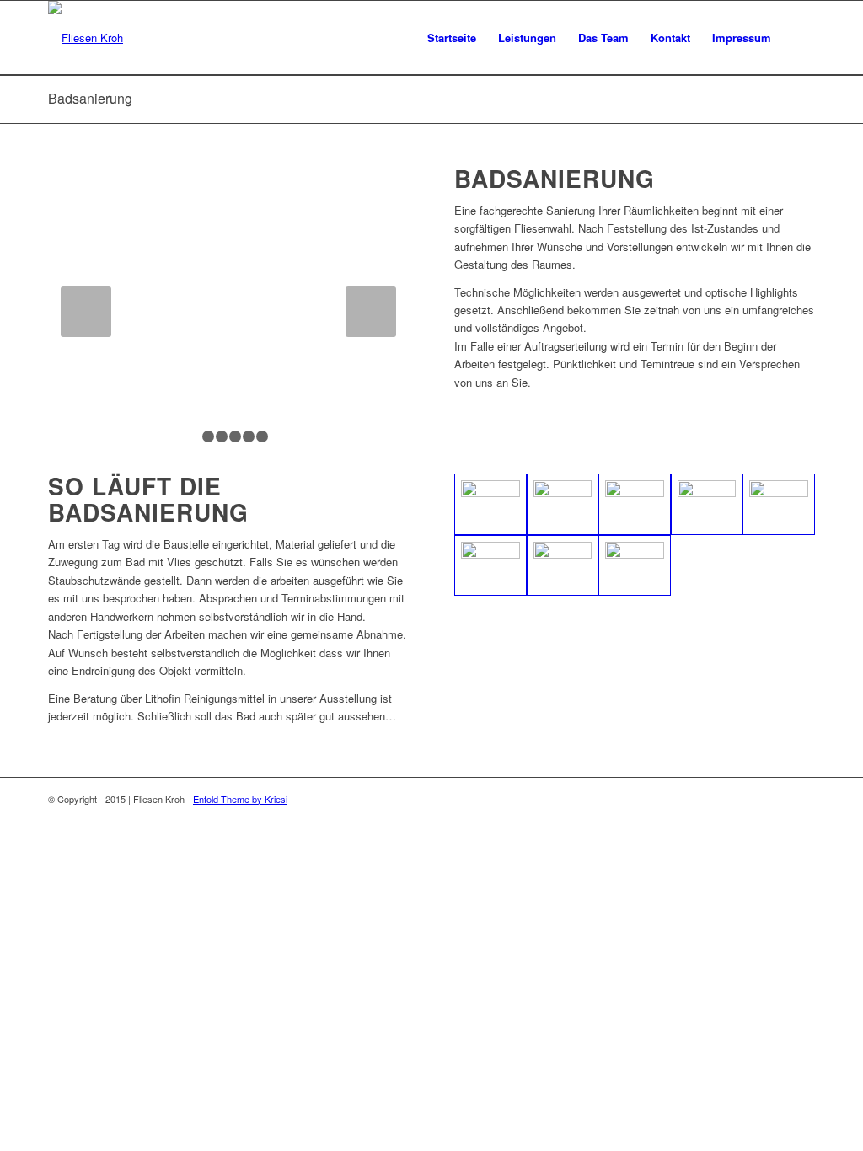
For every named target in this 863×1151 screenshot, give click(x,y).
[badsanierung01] (490, 565)
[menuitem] (451, 38)
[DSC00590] (563, 504)
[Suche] (798, 38)
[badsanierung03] (634, 565)
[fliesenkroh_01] (634, 504)
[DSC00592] (490, 504)
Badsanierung (90, 98)
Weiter (371, 311)
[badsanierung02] (563, 565)
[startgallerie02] (707, 504)
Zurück (86, 311)
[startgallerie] (778, 504)
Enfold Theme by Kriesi (240, 799)
